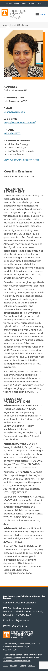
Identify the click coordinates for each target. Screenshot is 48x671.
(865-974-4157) (12, 133)
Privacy (13, 665)
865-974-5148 (19, 625)
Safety (23, 665)
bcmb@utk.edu (20, 620)
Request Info (12, 4)
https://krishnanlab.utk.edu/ (19, 122)
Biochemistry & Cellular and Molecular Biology (18, 15)
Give (39, 4)
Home (5, 25)
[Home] (18, 636)
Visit (24, 4)
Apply (31, 4)
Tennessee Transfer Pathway (17, 660)
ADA (5, 665)
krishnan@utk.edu (14, 112)
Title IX (31, 665)
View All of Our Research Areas (21, 159)
